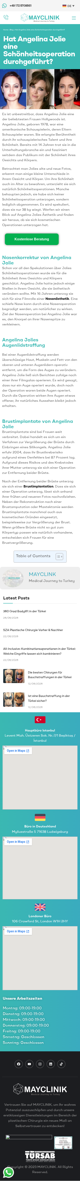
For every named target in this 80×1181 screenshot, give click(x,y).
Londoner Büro (40, 916)
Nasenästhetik (57, 298)
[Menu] (74, 17)
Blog (11, 30)
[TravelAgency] (63, 1142)
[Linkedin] (51, 1064)
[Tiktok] (61, 1064)
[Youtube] (29, 1064)
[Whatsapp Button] (8, 1172)
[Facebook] (19, 1064)
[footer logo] (40, 1089)
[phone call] (6, 17)
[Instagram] (40, 1064)
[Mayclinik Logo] (40, 17)
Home (5, 30)
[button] (57, 556)
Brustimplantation (38, 486)
